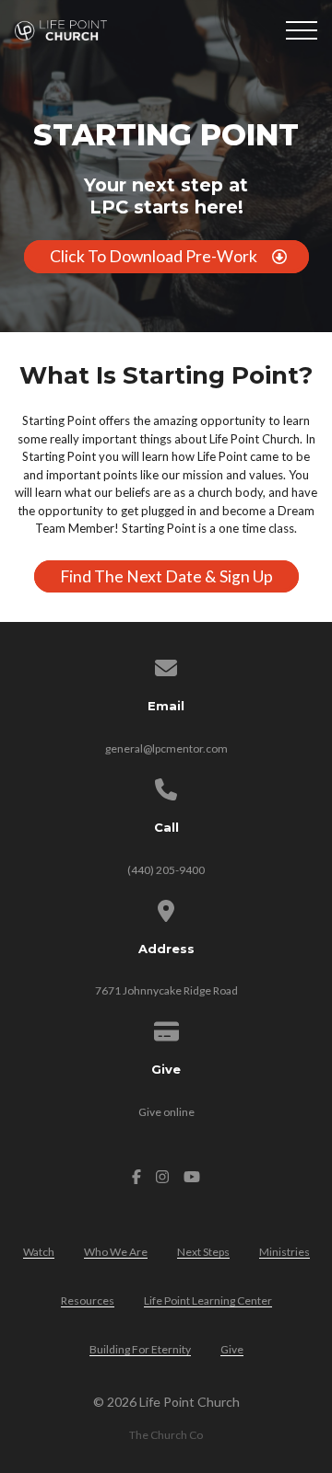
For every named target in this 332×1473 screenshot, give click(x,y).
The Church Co (166, 1435)
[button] (301, 30)
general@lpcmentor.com (166, 748)
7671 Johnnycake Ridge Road (166, 990)
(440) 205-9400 (166, 870)
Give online (166, 1112)
